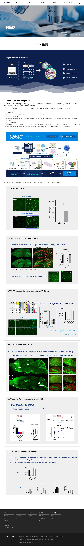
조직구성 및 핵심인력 (8, 527)
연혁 (5, 518)
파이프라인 (6, 523)
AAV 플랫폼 (64, 34)
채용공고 (41, 520)
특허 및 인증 (6, 525)
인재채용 (54, 2)
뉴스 (52, 518)
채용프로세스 (42, 518)
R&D (29, 2)
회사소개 (6, 515)
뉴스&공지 (66, 2)
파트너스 (78, 34)
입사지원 (41, 523)
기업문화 (41, 515)
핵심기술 (6, 520)
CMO (71, 34)
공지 (52, 515)
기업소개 (17, 2)
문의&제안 (42, 2)
